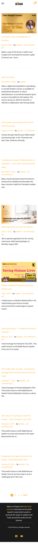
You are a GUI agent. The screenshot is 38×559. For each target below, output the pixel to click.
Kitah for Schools (8, 77)
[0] (34, 3)
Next (25, 495)
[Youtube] (21, 536)
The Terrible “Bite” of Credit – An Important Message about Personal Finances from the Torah (18, 372)
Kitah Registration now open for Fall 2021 (17, 227)
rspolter (19, 45)
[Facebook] (16, 536)
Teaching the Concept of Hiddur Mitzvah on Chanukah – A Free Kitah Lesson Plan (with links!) (18, 163)
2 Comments (30, 131)
